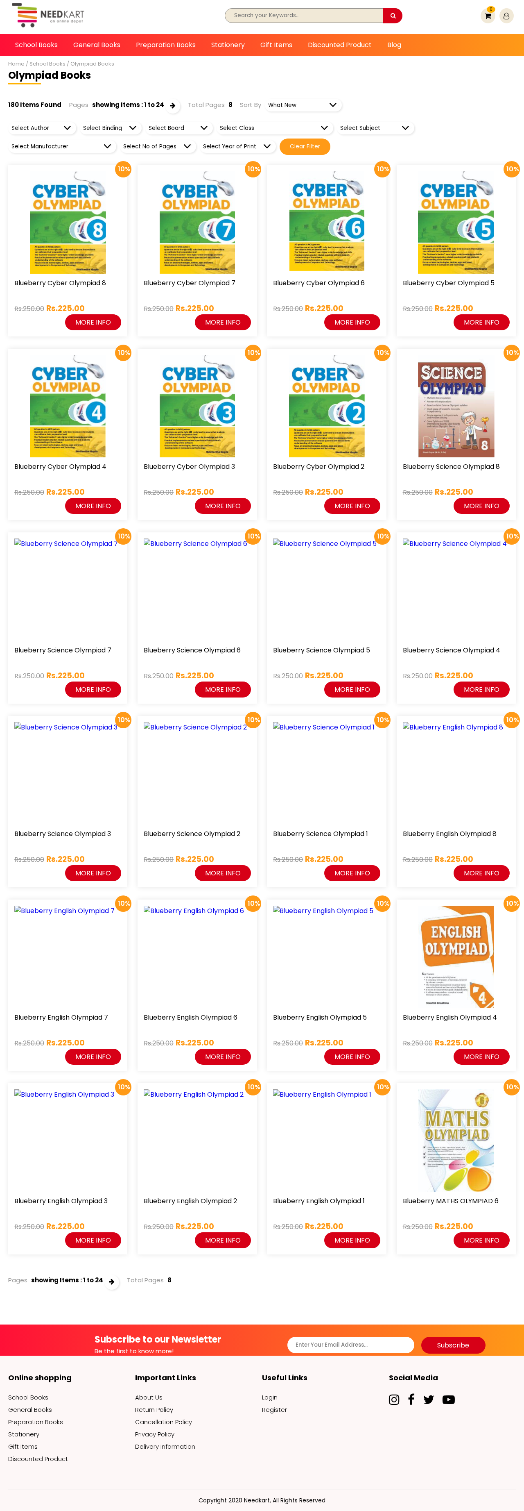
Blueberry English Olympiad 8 (450, 833)
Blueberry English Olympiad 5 (320, 1017)
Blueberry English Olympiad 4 (450, 1017)
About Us (149, 1397)
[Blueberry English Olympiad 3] (67, 1094)
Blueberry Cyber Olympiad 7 (189, 283)
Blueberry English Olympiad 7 (61, 1017)
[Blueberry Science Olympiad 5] (326, 544)
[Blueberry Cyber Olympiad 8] (67, 222)
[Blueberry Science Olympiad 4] (456, 544)
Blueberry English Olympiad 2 (190, 1201)
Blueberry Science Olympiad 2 (192, 833)
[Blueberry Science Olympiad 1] (326, 727)
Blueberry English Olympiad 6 (190, 1017)
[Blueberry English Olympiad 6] (197, 911)
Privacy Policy (154, 1434)
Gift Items (276, 45)
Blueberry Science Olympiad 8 (451, 466)
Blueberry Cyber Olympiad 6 (319, 283)
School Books (36, 45)
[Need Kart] (49, 29)
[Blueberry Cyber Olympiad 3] (197, 406)
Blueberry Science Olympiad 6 (192, 650)
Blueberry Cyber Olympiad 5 (449, 283)
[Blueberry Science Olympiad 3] (67, 727)
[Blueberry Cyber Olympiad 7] (197, 222)
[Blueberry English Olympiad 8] (456, 727)
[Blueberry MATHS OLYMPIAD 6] (456, 1140)
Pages (78, 104)
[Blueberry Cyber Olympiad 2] (326, 406)
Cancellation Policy (163, 1422)
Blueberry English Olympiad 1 (319, 1201)
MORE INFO (93, 322)
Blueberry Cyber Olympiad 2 (318, 466)
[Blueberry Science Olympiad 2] (197, 727)
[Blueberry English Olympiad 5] (326, 911)
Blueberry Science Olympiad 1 (320, 833)
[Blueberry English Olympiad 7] (67, 911)
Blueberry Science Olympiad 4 (451, 650)
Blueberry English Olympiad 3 (61, 1201)
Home (16, 64)
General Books (96, 45)
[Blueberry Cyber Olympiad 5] (456, 222)
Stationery (228, 45)
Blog (394, 45)
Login (270, 1397)
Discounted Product (340, 45)
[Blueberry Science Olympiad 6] (197, 544)
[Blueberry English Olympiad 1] (326, 1094)
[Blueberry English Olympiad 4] (456, 957)
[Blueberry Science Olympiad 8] (456, 406)
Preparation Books (166, 45)
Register (274, 1409)
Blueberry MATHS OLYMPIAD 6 (451, 1201)
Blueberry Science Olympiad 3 (62, 833)
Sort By (250, 104)
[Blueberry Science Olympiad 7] (67, 544)
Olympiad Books (92, 64)
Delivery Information (165, 1446)
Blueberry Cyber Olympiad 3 (189, 466)
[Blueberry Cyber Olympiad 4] (67, 406)
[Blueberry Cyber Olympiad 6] (326, 221)
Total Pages (206, 104)
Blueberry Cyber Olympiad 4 (60, 466)
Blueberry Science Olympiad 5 (321, 650)
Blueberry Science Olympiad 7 (62, 650)
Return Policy (154, 1409)
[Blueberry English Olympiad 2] (197, 1094)
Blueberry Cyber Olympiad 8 (60, 283)
